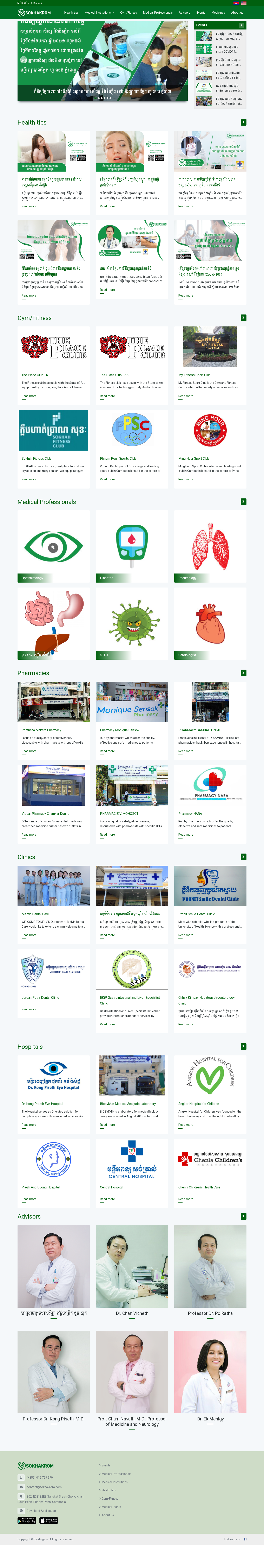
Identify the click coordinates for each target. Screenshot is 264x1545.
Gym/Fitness (128, 12)
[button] (23, 61)
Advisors (184, 12)
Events (201, 12)
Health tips (71, 12)
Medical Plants (111, 1507)
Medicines (218, 12)
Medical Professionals (158, 12)
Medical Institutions (98, 12)
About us (237, 12)
